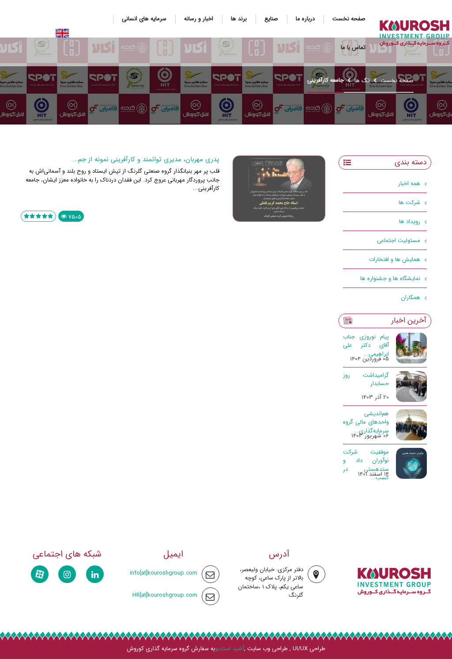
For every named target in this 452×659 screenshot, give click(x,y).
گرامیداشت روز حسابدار (366, 380)
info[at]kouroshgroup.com (163, 573)
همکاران (410, 297)
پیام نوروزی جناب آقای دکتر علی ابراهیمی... (366, 345)
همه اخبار (409, 183)
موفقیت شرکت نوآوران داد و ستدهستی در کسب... (366, 465)
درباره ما (305, 18)
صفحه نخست (348, 18)
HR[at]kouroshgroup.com (164, 595)
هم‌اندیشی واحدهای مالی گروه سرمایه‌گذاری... (366, 422)
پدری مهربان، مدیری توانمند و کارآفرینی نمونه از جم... (146, 159)
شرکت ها (409, 202)
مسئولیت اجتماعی (398, 240)
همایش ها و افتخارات (394, 259)
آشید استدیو (229, 648)
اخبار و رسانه (198, 18)
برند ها (239, 18)
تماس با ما (353, 47)
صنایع (271, 18)
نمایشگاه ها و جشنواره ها (390, 278)
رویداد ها (409, 221)
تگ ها (362, 80)
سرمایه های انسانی (144, 18)
